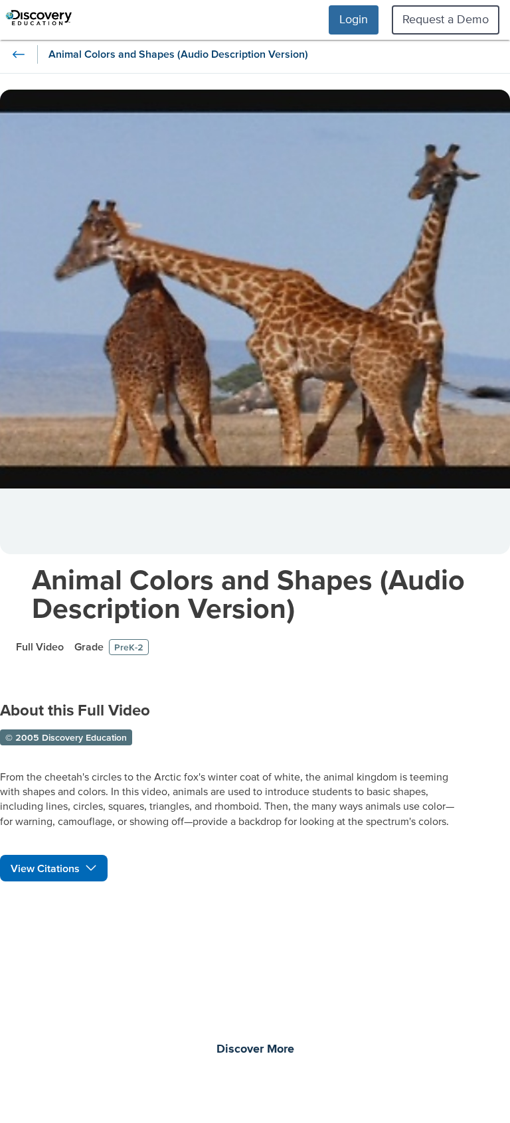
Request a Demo (445, 19)
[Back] (18, 54)
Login (353, 19)
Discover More (255, 1049)
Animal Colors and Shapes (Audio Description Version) (248, 593)
